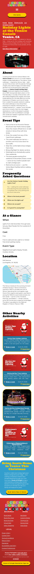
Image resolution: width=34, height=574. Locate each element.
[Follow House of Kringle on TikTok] (17, 509)
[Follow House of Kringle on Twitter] (24, 509)
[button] (17, 10)
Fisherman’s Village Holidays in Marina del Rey (17, 443)
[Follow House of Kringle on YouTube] (9, 509)
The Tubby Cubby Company (17, 554)
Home (5, 22)
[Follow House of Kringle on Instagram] (13, 509)
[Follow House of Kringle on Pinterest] (20, 509)
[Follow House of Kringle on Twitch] (27, 509)
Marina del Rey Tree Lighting (17, 373)
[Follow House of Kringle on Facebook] (6, 509)
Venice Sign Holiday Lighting (17, 338)
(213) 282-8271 (22, 553)
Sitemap (16, 559)
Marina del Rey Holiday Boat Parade (17, 408)
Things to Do (18, 22)
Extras (10, 22)
